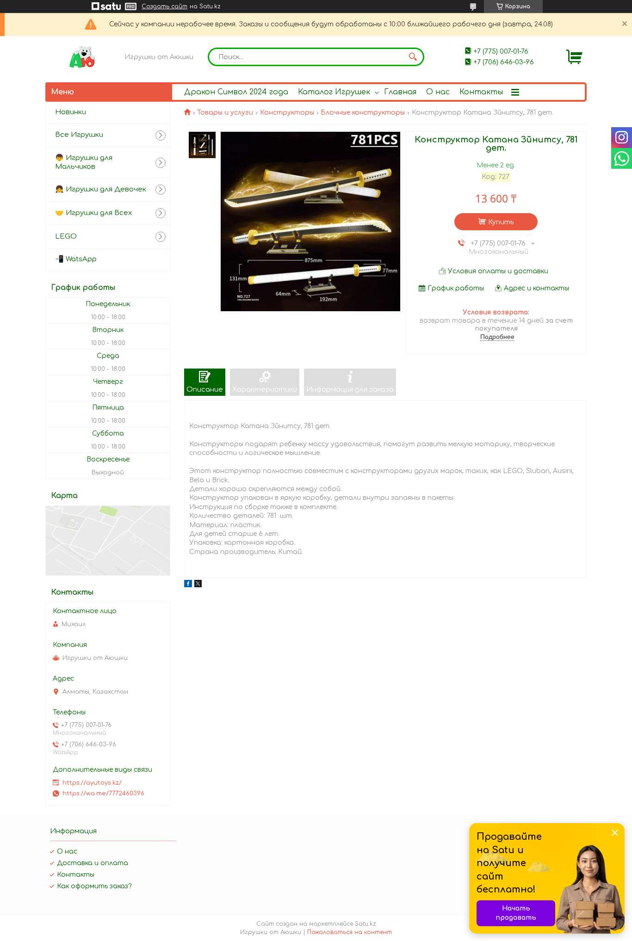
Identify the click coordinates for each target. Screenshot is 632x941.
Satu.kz (365, 924)
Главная (400, 92)
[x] (198, 585)
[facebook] (188, 585)
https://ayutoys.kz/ (92, 783)
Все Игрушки (79, 135)
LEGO (66, 236)
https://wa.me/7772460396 (103, 793)
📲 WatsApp (76, 259)
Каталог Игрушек (334, 92)
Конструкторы (287, 112)
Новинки (70, 112)
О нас (438, 92)
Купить (501, 222)
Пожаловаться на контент (349, 932)
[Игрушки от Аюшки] (82, 57)
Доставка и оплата (92, 863)
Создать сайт (164, 6)
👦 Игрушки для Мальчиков (83, 162)
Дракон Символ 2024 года (236, 92)
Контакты (481, 92)
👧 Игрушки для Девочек (100, 189)
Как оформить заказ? (94, 886)
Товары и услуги (225, 112)
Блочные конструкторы (363, 112)
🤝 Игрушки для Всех (93, 213)
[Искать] (412, 57)
